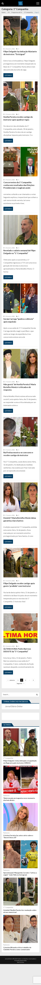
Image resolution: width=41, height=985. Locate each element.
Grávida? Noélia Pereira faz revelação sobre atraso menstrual (19, 911)
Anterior (12, 680)
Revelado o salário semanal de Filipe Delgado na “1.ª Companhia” (19, 251)
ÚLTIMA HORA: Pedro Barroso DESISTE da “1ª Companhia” (17, 650)
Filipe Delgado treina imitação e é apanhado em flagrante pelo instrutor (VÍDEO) (20, 762)
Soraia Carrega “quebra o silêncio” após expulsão (18, 320)
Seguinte (19, 683)
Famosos (6, 795)
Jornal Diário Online (13, 706)
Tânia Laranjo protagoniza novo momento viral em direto (19, 799)
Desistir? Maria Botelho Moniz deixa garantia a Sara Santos (19, 519)
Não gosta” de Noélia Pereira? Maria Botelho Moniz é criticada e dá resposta (19, 387)
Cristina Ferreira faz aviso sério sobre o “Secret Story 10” (18, 836)
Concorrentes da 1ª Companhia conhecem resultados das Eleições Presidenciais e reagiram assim (18, 185)
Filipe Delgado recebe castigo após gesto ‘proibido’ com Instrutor (19, 584)
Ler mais (8, 75)
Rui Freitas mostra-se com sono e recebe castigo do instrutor (18, 453)
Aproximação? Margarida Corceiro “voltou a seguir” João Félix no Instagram (20, 874)
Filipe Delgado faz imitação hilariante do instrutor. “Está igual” (20, 52)
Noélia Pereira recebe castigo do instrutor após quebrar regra (18, 118)
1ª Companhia (8, 758)
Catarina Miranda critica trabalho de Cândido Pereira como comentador (17, 948)
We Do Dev (20, 962)
